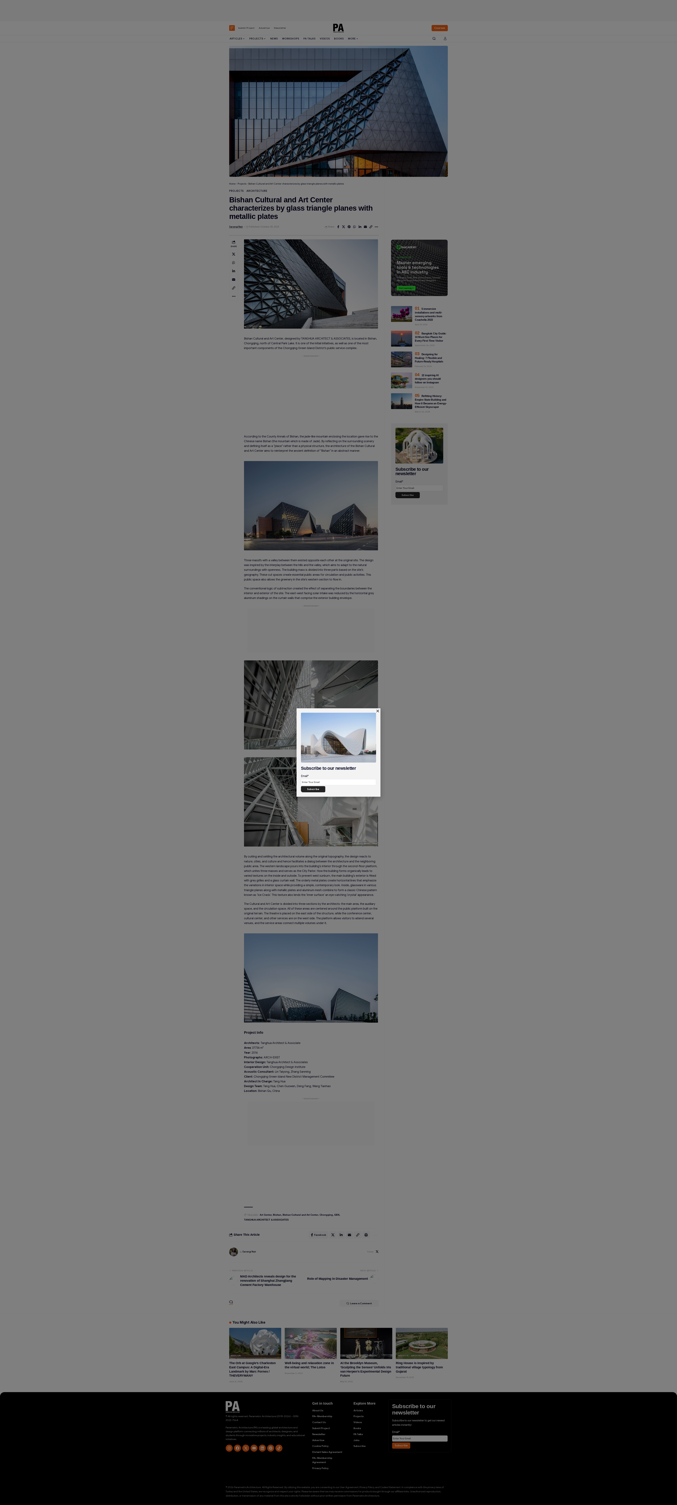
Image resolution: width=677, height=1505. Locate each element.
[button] (378, 711)
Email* (305, 776)
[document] (338, 752)
